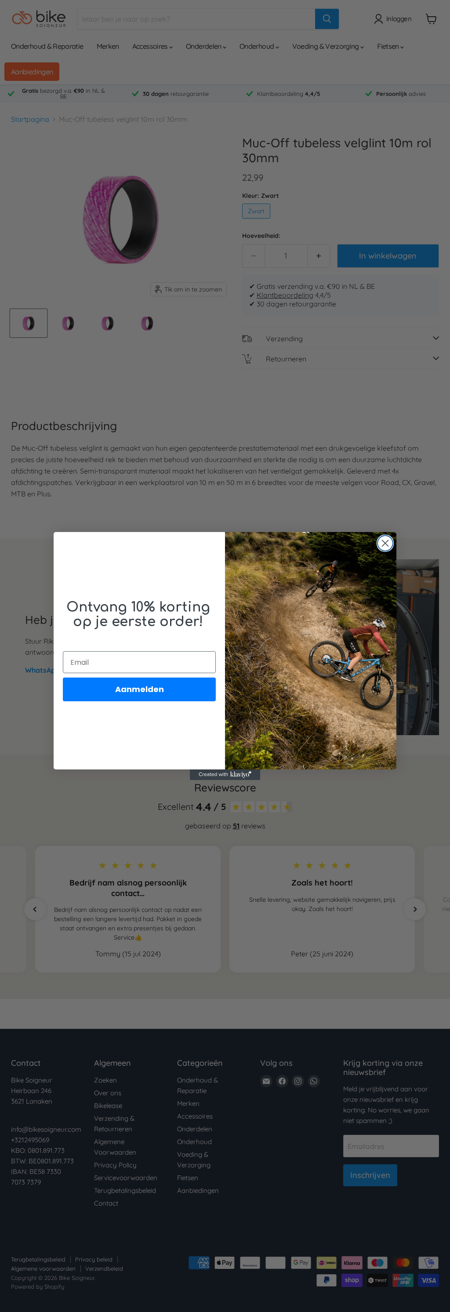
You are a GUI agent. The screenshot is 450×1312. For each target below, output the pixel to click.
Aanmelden (139, 689)
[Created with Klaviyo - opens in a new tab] (225, 774)
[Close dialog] (385, 543)
